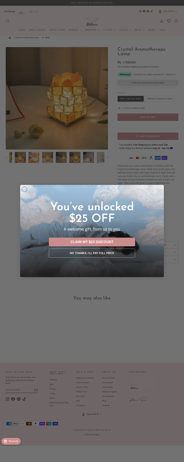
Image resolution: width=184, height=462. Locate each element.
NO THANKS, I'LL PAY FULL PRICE (92, 253)
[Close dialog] (24, 189)
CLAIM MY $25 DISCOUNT (92, 242)
